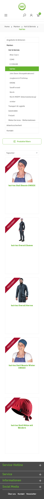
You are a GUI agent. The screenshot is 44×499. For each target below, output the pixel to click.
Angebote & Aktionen (16, 40)
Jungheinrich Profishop (19, 78)
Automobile (13, 111)
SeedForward (15, 87)
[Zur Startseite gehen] (22, 6)
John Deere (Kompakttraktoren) (22, 73)
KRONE (12, 83)
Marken (10, 45)
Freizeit (11, 115)
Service (7, 474)
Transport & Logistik (16, 106)
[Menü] (5, 15)
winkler (12, 101)
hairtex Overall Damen (22, 245)
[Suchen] (24, 15)
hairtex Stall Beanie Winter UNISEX (22, 366)
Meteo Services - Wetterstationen (21, 120)
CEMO (12, 59)
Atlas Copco (14, 55)
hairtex (12, 69)
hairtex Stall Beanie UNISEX (22, 185)
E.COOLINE (14, 64)
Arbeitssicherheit (14, 125)
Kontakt (10, 130)
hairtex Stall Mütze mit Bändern (22, 426)
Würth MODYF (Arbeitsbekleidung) (23, 97)
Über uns (12, 494)
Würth (12, 92)
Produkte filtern (24, 141)
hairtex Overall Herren (22, 305)
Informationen (11, 480)
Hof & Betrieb (13, 50)
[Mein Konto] (31, 15)
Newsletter (31, 494)
